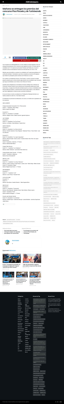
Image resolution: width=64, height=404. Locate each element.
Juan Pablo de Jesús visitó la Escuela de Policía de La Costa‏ (52, 172)
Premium (51, 207)
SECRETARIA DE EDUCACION (49, 211)
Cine (44, 27)
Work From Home (47, 220)
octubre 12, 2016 (17, 14)
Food (44, 51)
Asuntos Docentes (47, 15)
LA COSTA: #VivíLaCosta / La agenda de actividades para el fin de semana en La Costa (52, 179)
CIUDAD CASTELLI (47, 156)
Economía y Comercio (48, 39)
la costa (18, 219)
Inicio (3, 5)
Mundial (45, 82)
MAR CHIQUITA (46, 77)
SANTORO (56, 207)
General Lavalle (47, 54)
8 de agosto (52, 150)
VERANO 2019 (52, 218)
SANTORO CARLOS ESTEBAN (49, 209)
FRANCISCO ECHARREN (54, 163)
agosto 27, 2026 (6, 269)
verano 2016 (46, 216)
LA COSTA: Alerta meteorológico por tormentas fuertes (51, 188)
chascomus (46, 25)
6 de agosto (46, 150)
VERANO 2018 (46, 218)
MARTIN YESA (53, 198)
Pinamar (45, 94)
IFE (43, 61)
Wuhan (53, 220)
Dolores (45, 37)
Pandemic (46, 207)
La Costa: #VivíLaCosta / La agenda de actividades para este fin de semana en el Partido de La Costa (52, 184)
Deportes (45, 32)
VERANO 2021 (46, 128)
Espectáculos (46, 46)
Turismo (45, 120)
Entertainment (46, 44)
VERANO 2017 (52, 216)
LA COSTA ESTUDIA (47, 196)
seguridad (45, 109)
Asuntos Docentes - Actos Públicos (51, 152)
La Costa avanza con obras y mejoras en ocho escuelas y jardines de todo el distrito (21, 280)
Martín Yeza (46, 200)
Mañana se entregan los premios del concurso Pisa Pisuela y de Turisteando (18, 221)
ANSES (44, 13)
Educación (29, 14)
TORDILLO (45, 116)
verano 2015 (58, 213)
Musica (44, 85)
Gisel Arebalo (9, 14)
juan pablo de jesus (11, 219)
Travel (44, 118)
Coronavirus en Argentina (49, 161)
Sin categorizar (47, 111)
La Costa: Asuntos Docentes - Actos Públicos (51, 191)
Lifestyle (45, 73)
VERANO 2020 (46, 125)
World (44, 132)
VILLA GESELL (46, 130)
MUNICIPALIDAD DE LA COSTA (49, 203)
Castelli (45, 22)
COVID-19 (57, 161)
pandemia (56, 205)
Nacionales (45, 87)
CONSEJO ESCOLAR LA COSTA (49, 158)
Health (44, 58)
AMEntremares (32, 2)
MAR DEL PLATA (56, 196)
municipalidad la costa (8, 223)
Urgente (45, 123)
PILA (44, 92)
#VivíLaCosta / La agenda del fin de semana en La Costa (51, 147)
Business (45, 20)
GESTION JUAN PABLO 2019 (49, 165)
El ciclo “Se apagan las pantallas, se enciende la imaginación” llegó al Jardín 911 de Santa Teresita (11, 266)
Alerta (44, 10)
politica (45, 97)
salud (44, 106)
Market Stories (46, 198)
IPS (43, 63)
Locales (32, 14)
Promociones (46, 99)
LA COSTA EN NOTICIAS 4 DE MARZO (50, 194)
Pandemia (45, 89)
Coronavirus (46, 30)
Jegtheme (27, 401)
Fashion (45, 49)
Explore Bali (46, 163)
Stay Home (58, 211)
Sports (45, 113)
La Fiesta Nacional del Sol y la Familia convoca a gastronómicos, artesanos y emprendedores (8, 281)
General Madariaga (47, 56)
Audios (44, 18)
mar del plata (46, 80)
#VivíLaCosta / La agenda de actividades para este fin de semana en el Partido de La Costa (52, 143)
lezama (45, 70)
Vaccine (52, 213)
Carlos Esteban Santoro (48, 154)
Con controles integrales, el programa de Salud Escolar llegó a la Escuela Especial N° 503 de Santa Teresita (35, 281)
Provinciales (46, 101)
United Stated (46, 213)
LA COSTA (45, 68)
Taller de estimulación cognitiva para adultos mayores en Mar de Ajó (32, 265)
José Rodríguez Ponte (48, 167)
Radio (44, 104)
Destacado (7, 5)
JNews (6, 401)
